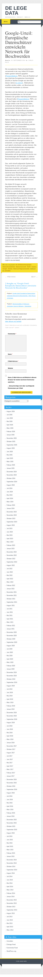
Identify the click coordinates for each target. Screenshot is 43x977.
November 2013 (12, 903)
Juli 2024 (9, 488)
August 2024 (11, 485)
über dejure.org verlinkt (13, 321)
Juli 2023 (9, 528)
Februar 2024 (11, 505)
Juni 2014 (10, 880)
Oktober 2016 (11, 786)
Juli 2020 (9, 649)
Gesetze (34, 266)
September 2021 (12, 602)
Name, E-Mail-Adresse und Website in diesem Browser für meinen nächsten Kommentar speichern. (22, 380)
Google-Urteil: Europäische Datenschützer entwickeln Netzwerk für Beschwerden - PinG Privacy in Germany (21, 296)
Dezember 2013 (12, 900)
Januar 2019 (10, 709)
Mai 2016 (9, 803)
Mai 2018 (9, 732)
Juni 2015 (10, 840)
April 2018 (10, 736)
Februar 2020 (11, 666)
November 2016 (12, 783)
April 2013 (10, 927)
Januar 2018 (10, 742)
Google (5, 268)
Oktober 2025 (11, 441)
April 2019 (10, 699)
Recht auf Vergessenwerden (21, 268)
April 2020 (10, 659)
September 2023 (12, 522)
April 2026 (10, 425)
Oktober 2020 (11, 639)
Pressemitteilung (11, 76)
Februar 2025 (11, 465)
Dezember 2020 (12, 632)
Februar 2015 (11, 853)
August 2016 (11, 793)
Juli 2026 (9, 415)
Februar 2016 (11, 813)
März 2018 (10, 739)
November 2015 (12, 823)
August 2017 (11, 753)
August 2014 (11, 873)
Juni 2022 (10, 572)
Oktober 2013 (11, 906)
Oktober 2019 (11, 679)
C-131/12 (19, 83)
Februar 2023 (11, 545)
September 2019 (12, 682)
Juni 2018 (10, 729)
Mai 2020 (9, 655)
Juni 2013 (10, 920)
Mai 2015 (9, 843)
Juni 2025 (10, 451)
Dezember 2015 (12, 819)
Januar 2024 (10, 508)
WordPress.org (11, 951)
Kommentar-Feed (12, 948)
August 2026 (11, 411)
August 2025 (11, 448)
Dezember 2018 (12, 712)
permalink (7, 270)
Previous (10, 277)
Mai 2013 (9, 923)
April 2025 (10, 458)
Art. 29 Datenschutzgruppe (23, 264)
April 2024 (10, 498)
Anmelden (10, 941)
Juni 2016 (10, 799)
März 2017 (10, 769)
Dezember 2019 (12, 672)
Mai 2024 (9, 495)
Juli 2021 (9, 609)
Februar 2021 (11, 625)
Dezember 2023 (12, 512)
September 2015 (12, 829)
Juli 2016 (9, 796)
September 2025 (12, 445)
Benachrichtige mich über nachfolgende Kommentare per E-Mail (21, 387)
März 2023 (10, 542)
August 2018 (11, 722)
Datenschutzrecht (21, 266)
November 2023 (12, 515)
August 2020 (11, 645)
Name (10, 354)
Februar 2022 (11, 585)
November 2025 (12, 438)
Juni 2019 (10, 692)
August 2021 (11, 605)
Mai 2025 (9, 455)
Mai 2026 (9, 421)
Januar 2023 (10, 548)
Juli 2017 (9, 756)
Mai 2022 (9, 575)
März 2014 (10, 890)
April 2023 (10, 538)
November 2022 (12, 555)
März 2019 (10, 702)
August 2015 (11, 833)
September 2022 (12, 562)
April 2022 (10, 579)
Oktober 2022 (11, 558)
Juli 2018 (9, 726)
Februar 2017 (11, 773)
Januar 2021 (10, 629)
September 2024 (12, 481)
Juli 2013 (9, 916)
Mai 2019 (9, 696)
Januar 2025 (10, 468)
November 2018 (12, 716)
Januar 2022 (10, 589)
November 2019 (12, 676)
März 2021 (10, 622)
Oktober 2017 (11, 749)
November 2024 (12, 475)
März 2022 (10, 582)
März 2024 (10, 502)
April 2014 (10, 886)
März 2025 (10, 461)
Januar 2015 (10, 856)
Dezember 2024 (12, 471)
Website (10, 368)
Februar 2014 (11, 893)
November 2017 (12, 746)
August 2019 (11, 686)
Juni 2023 (10, 532)
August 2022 (11, 565)
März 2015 (10, 850)
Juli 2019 (9, 689)
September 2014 (12, 870)
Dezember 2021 (12, 592)
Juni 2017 (10, 759)
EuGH (29, 266)
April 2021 (10, 619)
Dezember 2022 (12, 552)
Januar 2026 (10, 435)
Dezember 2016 (12, 779)
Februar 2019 (11, 706)
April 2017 (10, 766)
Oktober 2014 (11, 866)
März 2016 (10, 809)
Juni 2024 (10, 492)
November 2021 (12, 595)
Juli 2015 (9, 836)
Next (34, 277)
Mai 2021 (9, 615)
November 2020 (12, 635)
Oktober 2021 (11, 599)
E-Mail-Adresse (13, 361)
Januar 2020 (10, 669)
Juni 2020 (10, 652)
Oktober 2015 (11, 826)
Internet (10, 268)
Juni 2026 (10, 418)
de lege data (16, 10)
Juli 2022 (9, 568)
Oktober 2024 (11, 478)
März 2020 (10, 662)
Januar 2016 (10, 816)
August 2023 (11, 525)
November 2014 (12, 863)
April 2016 (10, 806)
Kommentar (12, 334)
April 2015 (10, 846)
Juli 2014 (9, 876)
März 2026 (10, 428)
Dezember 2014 (12, 860)
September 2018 (12, 719)
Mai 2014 (9, 883)
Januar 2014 (10, 896)
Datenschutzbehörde (9, 266)
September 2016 (12, 789)
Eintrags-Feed (11, 944)
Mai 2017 (9, 763)
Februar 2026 (11, 431)
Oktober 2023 (11, 518)
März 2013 (10, 930)
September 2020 (12, 642)
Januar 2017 (10, 776)
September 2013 (12, 910)
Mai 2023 (9, 535)
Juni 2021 (10, 612)
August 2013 (11, 913)
